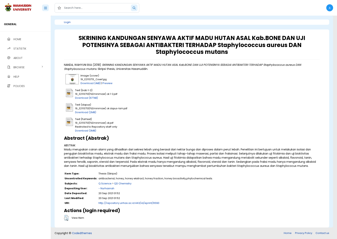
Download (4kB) (91, 83)
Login (67, 22)
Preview (107, 83)
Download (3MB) (85, 130)
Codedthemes (82, 233)
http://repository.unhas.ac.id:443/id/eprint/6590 (128, 203)
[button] (329, 7)
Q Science (105, 183)
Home (288, 233)
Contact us (322, 233)
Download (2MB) (85, 112)
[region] (25, 127)
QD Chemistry (122, 183)
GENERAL (10, 24)
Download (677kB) (86, 98)
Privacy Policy (303, 233)
